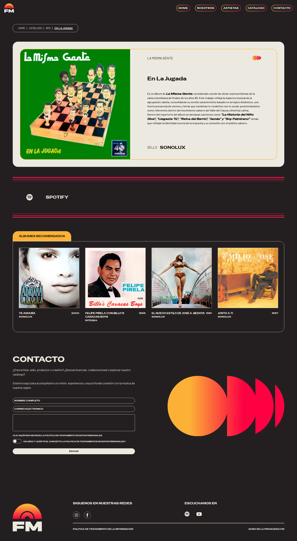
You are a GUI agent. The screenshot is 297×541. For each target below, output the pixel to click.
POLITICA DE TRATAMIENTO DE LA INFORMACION (103, 529)
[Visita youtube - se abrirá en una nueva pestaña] (199, 514)
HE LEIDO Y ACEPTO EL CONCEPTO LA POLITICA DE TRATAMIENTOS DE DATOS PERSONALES (74, 441)
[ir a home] (9, 8)
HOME (21, 28)
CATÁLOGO (35, 28)
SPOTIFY (57, 197)
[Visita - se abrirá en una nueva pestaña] (76, 515)
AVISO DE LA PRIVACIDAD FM (266, 529)
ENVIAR (74, 451)
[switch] (17, 441)
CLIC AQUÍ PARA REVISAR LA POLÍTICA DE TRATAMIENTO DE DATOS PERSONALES (57, 435)
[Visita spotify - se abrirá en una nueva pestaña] (187, 514)
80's (48, 28)
